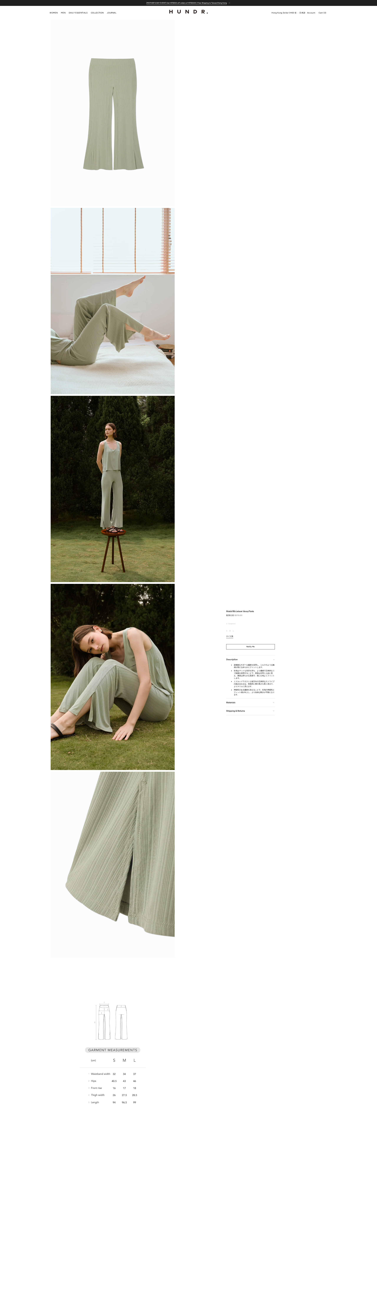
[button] (284, 13)
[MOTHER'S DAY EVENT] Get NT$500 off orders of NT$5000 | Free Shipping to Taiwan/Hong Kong (186, 3)
